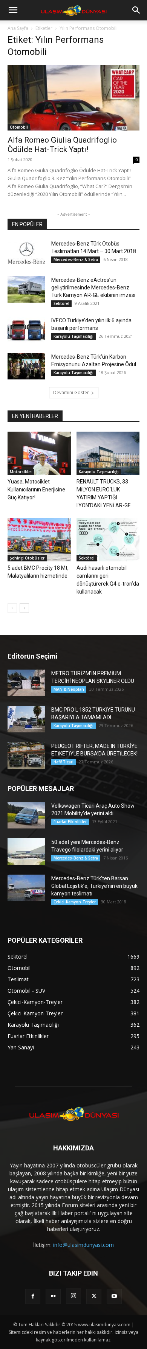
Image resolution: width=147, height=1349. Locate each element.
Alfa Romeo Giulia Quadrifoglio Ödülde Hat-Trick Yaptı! (62, 144)
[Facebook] (32, 1296)
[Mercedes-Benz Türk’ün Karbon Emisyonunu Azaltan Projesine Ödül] (26, 366)
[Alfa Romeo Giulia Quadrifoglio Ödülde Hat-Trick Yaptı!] (73, 98)
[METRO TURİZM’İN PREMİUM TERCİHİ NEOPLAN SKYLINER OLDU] (26, 683)
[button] (13, 10)
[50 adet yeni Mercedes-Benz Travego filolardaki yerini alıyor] (26, 851)
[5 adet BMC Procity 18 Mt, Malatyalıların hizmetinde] (39, 539)
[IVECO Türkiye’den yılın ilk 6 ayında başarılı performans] (26, 330)
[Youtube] (114, 1296)
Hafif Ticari (64, 762)
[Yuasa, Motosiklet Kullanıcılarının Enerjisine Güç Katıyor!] (39, 453)
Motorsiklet (21, 471)
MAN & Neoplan (69, 689)
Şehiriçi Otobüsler (27, 558)
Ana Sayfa (18, 28)
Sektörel (61, 303)
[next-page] (24, 608)
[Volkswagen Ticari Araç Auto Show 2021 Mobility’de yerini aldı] (26, 815)
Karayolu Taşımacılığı (73, 336)
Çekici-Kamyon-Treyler (75, 902)
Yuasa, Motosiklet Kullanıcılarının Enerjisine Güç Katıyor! (36, 489)
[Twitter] (93, 1296)
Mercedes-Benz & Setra (76, 259)
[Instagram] (73, 1296)
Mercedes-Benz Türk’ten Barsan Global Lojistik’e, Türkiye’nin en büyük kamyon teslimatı (94, 886)
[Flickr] (53, 1296)
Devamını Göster (71, 392)
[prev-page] (12, 608)
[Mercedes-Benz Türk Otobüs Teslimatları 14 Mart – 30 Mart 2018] (26, 253)
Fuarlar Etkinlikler (70, 821)
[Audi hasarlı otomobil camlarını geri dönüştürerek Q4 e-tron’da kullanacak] (108, 539)
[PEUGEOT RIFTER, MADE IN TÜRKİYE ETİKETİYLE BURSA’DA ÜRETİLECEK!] (26, 755)
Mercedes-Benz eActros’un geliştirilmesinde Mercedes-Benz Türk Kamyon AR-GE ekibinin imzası (93, 287)
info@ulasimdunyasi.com (83, 1244)
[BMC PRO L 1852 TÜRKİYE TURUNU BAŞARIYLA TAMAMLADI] (26, 719)
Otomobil (19, 127)
